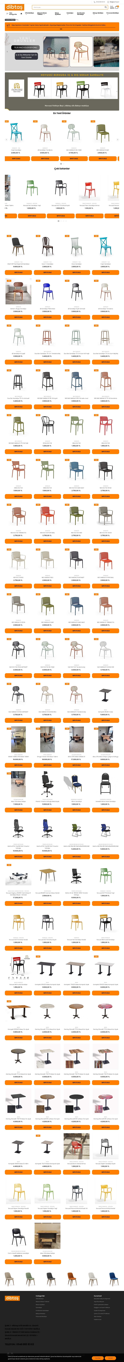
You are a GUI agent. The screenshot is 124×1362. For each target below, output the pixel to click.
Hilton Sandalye (76, 801)
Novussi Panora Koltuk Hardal (105, 1208)
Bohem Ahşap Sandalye (18, 309)
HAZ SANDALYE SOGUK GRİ (105, 667)
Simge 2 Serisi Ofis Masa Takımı (47, 757)
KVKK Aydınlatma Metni (101, 1305)
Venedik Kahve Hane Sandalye (106, 801)
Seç (17, 20)
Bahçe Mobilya (98, 13)
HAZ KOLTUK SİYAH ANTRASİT (18, 667)
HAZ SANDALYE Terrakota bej (76, 712)
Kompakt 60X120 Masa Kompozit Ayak (105, 984)
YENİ (67, 121)
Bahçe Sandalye (16, 203)
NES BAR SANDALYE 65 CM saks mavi (76, 398)
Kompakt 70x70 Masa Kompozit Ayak (47, 1164)
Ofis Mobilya (29, 13)
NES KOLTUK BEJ (76, 205)
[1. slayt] (61, 164)
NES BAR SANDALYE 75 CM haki (18, 443)
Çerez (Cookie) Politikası (102, 1313)
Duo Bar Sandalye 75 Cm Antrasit (18, 398)
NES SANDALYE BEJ (47, 577)
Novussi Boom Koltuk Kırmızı (76, 1164)
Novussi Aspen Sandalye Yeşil (47, 1208)
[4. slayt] (66, 221)
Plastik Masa (47, 891)
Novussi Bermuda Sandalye (106, 940)
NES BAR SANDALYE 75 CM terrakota (105, 398)
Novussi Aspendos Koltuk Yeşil (18, 205)
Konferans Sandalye (81, 13)
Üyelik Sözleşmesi (99, 1310)
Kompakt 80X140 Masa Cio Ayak (18, 1029)
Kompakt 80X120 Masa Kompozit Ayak (47, 984)
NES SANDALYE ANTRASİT (76, 577)
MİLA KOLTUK (76, 443)
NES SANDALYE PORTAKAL (106, 577)
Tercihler (98, 1358)
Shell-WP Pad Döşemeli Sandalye (18, 264)
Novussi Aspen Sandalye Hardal (18, 1208)
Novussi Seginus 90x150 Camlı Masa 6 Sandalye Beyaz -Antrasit (18, 894)
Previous (7, 51)
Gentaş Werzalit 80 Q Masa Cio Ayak (47, 1119)
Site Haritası (97, 1316)
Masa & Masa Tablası (42, 13)
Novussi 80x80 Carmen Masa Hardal (47, 893)
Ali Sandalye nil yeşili (18, 354)
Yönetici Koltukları (47, 799)
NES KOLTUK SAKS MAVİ (76, 488)
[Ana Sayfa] (21, 14)
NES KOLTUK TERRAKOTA (18, 533)
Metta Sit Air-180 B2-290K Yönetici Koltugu (76, 894)
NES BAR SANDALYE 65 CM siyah (47, 398)
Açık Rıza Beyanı (99, 1302)
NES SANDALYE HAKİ (47, 622)
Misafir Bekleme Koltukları (77, 844)
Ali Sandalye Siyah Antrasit (76, 309)
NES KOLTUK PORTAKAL (47, 533)
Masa (105, 203)
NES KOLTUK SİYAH (105, 488)
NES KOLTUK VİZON (106, 533)
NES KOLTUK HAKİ (76, 533)
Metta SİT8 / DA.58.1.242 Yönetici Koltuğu (18, 847)
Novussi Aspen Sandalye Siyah (105, 1164)
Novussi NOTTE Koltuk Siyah (47, 940)
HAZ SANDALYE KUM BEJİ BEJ (47, 712)
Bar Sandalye (47, 351)
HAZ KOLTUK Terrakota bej (76, 667)
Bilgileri (114, 2)
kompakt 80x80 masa (105, 712)
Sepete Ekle (76, 159)
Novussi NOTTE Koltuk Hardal (18, 940)
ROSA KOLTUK (47, 443)
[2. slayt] (63, 164)
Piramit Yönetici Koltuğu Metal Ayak (47, 801)
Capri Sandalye (48, 150)
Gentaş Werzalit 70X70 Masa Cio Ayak (47, 1074)
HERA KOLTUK (18, 488)
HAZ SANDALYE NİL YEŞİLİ (105, 150)
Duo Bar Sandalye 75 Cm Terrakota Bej (47, 354)
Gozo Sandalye (19, 150)
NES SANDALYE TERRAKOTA (47, 205)
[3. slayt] (63, 221)
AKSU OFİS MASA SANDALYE (76, 757)
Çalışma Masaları (76, 754)
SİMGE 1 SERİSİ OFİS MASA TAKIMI (18, 757)
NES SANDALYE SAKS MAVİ (76, 622)
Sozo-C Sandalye (47, 264)
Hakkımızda (97, 1319)
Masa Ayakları (58, 13)
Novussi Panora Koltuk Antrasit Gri (76, 1208)
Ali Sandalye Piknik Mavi (47, 309)
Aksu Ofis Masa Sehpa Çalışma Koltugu (105, 757)
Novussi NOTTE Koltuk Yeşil (105, 893)
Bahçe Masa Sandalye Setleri (15, 891)
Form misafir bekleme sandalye (18, 1253)
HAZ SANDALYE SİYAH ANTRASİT (18, 712)
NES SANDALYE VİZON (18, 622)
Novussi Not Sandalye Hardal (76, 940)
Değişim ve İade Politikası (102, 1307)
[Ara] (105, 7)
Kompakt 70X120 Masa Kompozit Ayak (76, 984)
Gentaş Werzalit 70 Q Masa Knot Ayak (47, 1029)
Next (117, 51)
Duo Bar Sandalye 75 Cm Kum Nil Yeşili (76, 354)
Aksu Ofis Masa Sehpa (18, 801)
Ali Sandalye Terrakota (76, 150)
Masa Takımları (18, 754)
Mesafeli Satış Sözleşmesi (102, 1299)
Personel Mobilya (112, 13)
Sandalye (70, 13)
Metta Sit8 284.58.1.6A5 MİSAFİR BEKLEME (77, 846)
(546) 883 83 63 (100, 2)
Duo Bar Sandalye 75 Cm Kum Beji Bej (105, 354)
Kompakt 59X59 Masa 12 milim (105, 205)
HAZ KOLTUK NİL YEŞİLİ (47, 667)
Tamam (110, 1358)
